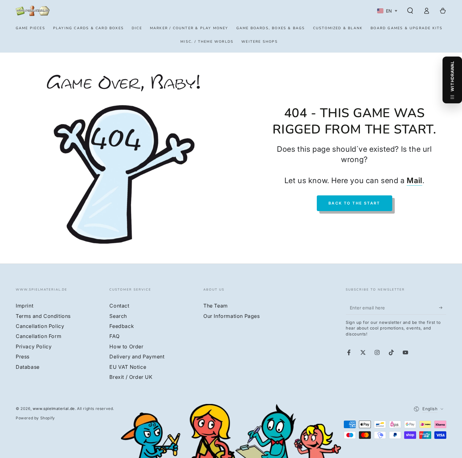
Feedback (121, 326)
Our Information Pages (231, 316)
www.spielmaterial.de (54, 408)
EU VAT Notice (127, 367)
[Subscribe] (442, 307)
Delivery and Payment (136, 356)
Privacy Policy (34, 346)
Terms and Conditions (43, 316)
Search (118, 316)
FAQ (114, 336)
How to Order (126, 346)
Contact (119, 306)
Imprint (24, 306)
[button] (410, 11)
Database (28, 367)
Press (23, 356)
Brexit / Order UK (130, 377)
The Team (215, 306)
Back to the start (354, 203)
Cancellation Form (38, 336)
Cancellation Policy (40, 326)
